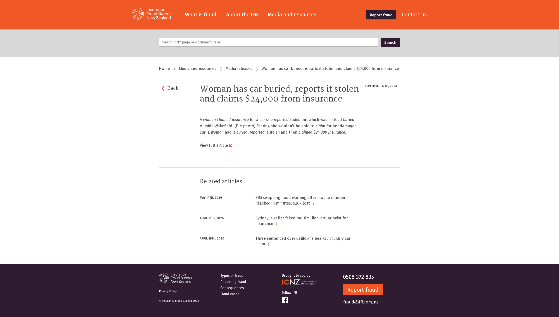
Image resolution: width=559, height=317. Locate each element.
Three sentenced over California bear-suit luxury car (302, 241)
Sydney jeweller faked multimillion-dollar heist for (301, 221)
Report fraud (381, 15)
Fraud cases (229, 294)
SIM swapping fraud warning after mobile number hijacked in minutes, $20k (300, 200)
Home (164, 68)
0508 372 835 (358, 277)
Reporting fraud (233, 282)
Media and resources (292, 15)
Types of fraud (231, 276)
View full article (214, 145)
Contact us (414, 15)
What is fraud (200, 15)
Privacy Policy (168, 291)
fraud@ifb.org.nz (360, 302)
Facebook (285, 300)
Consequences (232, 288)
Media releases (239, 68)
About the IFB (242, 15)
